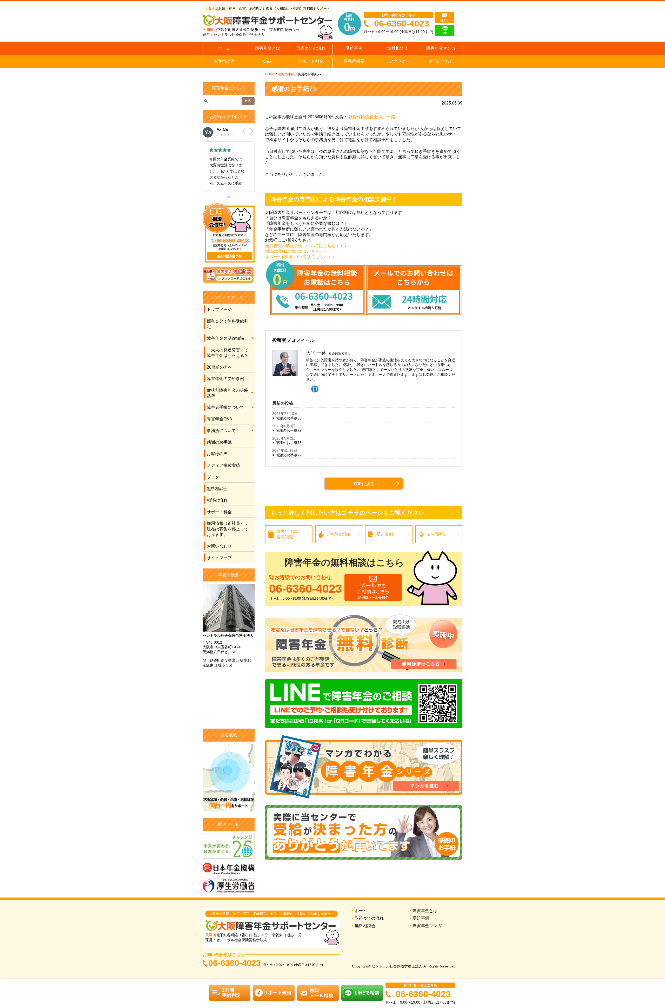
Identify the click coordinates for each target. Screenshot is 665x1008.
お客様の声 (224, 61)
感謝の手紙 (286, 74)
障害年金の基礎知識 (225, 338)
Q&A (267, 61)
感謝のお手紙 (219, 442)
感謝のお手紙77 (289, 455)
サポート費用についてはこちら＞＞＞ (300, 256)
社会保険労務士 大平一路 (372, 117)
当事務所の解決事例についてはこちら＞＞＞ (306, 246)
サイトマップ (219, 557)
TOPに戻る (363, 484)
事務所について (221, 430)
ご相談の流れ (339, 534)
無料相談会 (397, 48)
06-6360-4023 (401, 23)
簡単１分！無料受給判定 (227, 324)
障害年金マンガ (440, 48)
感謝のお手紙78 (289, 443)
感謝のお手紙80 (289, 418)
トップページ (219, 309)
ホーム (224, 48)
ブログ (213, 477)
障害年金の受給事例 (225, 378)
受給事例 (354, 48)
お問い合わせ (440, 61)
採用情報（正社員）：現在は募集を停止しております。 (227, 529)
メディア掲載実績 (223, 465)
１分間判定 (437, 534)
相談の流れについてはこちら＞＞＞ (298, 251)
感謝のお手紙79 (289, 430)
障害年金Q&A (219, 419)
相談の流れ (217, 500)
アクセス (397, 61)
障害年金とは (267, 48)
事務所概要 (354, 61)
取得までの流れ (310, 48)
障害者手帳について (225, 407)
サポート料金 (310, 61)
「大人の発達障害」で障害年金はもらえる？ (227, 353)
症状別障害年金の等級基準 (227, 393)
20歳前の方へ (219, 367)
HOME (270, 74)
